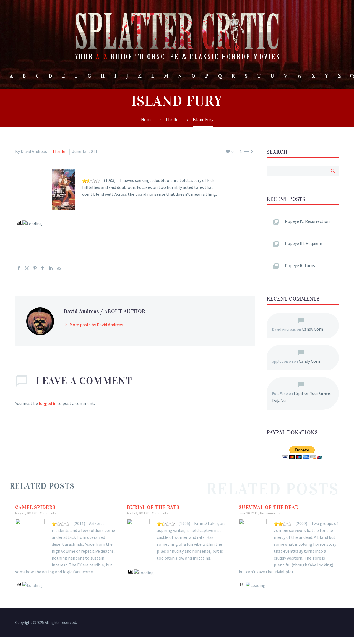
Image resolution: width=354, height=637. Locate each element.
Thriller (59, 151)
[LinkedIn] (51, 268)
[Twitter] (27, 268)
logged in (47, 403)
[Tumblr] (43, 268)
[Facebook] (19, 268)
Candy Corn (312, 329)
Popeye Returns (300, 265)
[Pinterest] (35, 268)
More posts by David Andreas (96, 324)
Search (333, 171)
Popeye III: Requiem (303, 243)
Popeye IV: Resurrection (307, 221)
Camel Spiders (35, 507)
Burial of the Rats (153, 507)
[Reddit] (59, 268)
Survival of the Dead (269, 507)
